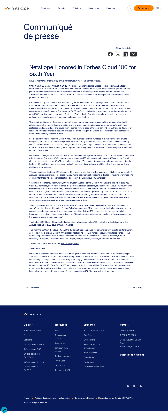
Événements (89, 340)
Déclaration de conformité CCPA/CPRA (116, 398)
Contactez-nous (127, 330)
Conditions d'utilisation (84, 398)
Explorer (28, 324)
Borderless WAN (72, 114)
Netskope (73, 86)
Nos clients (89, 357)
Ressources (93, 8)
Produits (61, 8)
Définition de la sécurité (61, 350)
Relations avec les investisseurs (92, 346)
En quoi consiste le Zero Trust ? (32, 356)
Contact (124, 324)
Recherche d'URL (62, 370)
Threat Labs (59, 360)
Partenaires (89, 362)
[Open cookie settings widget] (4, 410)
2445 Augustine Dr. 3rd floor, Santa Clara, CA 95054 (130, 343)
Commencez (144, 8)
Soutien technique (62, 356)
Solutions (77, 8)
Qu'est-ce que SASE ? (34, 344)
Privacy (27, 398)
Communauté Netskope (60, 337)
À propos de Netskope (94, 330)
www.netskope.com (70, 243)
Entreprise (110, 8)
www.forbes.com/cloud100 (85, 222)
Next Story (137, 287)
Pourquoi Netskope (32, 330)
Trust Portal (59, 365)
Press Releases (32, 287)
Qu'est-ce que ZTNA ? (34, 362)
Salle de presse (90, 352)
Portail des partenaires (94, 366)
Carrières (88, 335)
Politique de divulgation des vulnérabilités (52, 398)
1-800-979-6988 (128, 335)
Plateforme (46, 8)
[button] (159, 8)
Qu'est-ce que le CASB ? (31, 368)
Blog (56, 330)
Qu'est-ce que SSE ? (33, 349)
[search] (130, 7)
